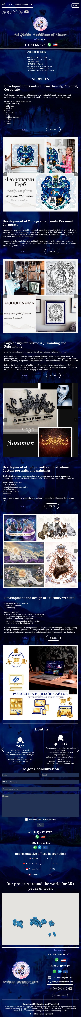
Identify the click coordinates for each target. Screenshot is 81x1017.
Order (53, 129)
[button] (14, 924)
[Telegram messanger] (40, 847)
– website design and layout (40, 71)
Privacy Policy (49, 819)
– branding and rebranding (40, 66)
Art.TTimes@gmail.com (19, 4)
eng (35, 39)
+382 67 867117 (40, 842)
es (45, 39)
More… (25, 129)
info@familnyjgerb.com (62, 982)
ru (38, 39)
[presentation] (5, 174)
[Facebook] (26, 12)
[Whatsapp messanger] (49, 45)
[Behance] (9, 12)
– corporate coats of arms (39, 59)
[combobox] (5, 782)
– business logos (35, 64)
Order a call (59, 995)
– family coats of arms (37, 57)
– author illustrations (38, 68)
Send (40, 825)
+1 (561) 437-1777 (35, 44)
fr (42, 39)
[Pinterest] (15, 12)
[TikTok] (21, 12)
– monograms (33, 62)
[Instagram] (4, 12)
